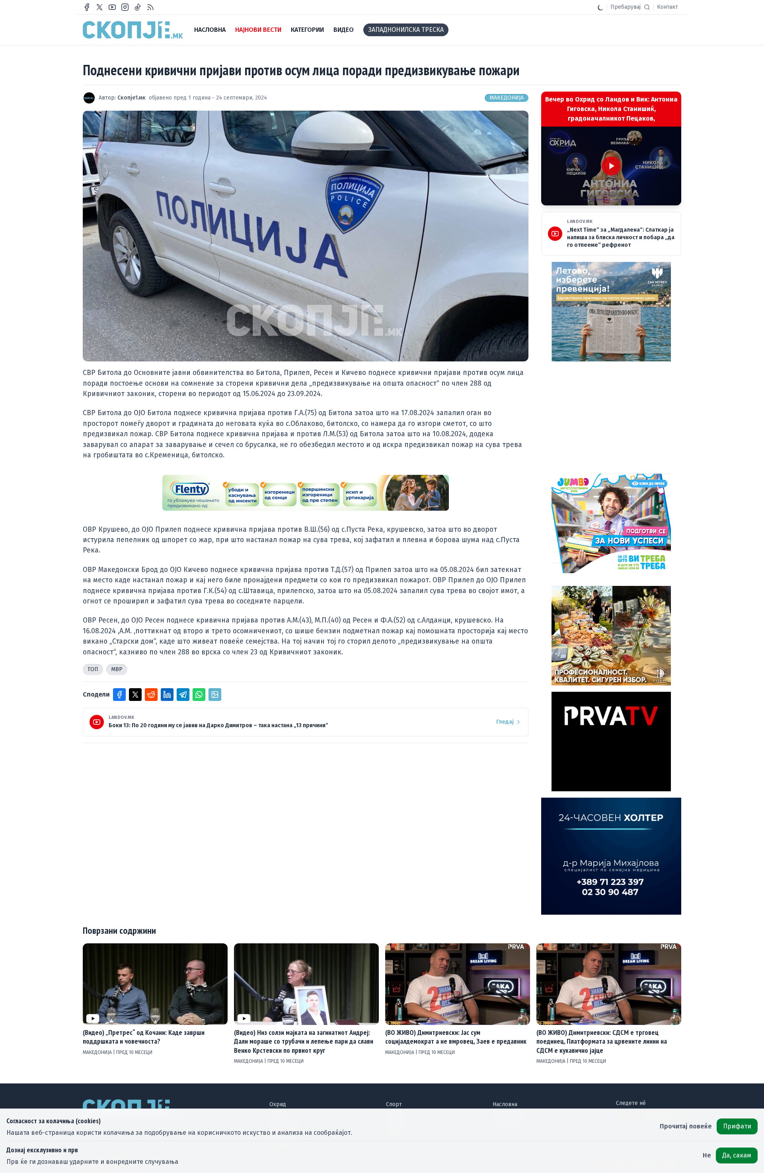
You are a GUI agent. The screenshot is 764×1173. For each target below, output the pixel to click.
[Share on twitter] (135, 694)
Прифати (737, 1126)
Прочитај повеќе (686, 1126)
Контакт (667, 7)
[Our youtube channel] (112, 7)
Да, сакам (736, 1155)
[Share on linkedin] (167, 694)
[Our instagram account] (125, 7)
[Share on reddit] (151, 694)
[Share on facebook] (119, 694)
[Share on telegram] (183, 694)
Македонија (506, 97)
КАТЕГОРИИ (307, 29)
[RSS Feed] (150, 7)
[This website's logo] (133, 30)
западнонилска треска (406, 29)
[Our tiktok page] (138, 7)
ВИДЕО (343, 29)
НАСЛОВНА (210, 29)
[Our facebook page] (87, 7)
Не (707, 1155)
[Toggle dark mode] (600, 7)
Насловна (505, 1104)
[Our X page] (99, 7)
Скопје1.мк (131, 97)
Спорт (394, 1104)
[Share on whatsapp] (199, 694)
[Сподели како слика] (215, 694)
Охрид (277, 1104)
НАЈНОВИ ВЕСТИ (258, 29)
